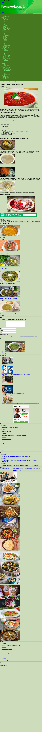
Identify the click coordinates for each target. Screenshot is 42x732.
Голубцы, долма (7, 36)
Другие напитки (7, 74)
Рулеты (5, 40)
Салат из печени (7, 55)
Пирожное (6, 60)
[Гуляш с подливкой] (10, 640)
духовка (8, 468)
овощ (39, 468)
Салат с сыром (7, 57)
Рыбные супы (6, 26)
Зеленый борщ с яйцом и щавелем (8, 298)
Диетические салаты (8, 54)
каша (13, 468)
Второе (3, 30)
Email (1, 330)
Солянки (5, 22)
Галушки (5, 43)
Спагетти (6, 41)
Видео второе (6, 47)
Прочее (3, 75)
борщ (1, 218)
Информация (6, 16)
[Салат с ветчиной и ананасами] (10, 595)
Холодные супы (7, 27)
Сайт (1, 332)
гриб (6, 468)
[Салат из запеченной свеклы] (10, 572)
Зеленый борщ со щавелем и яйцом (9, 313)
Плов (5, 33)
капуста (3, 218)
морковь (31, 468)
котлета (16, 468)
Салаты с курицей (7, 52)
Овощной (6, 50)
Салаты (3, 48)
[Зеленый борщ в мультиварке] (10, 281)
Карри (5, 44)
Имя (1, 328)
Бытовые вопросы (7, 76)
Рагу (5, 38)
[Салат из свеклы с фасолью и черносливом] (10, 606)
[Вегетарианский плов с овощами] (10, 629)
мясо (38, 468)
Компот (5, 72)
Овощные (6, 34)
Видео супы (6, 29)
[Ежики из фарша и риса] (10, 538)
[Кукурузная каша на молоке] (10, 550)
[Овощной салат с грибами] (10, 584)
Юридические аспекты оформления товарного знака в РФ (13, 393)
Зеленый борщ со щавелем (7, 352)
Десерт (3, 63)
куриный (25, 468)
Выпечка (4, 59)
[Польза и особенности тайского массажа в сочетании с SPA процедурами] (7, 383)
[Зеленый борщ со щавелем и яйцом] (10, 311)
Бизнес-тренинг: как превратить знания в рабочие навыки (13, 364)
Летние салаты (7, 53)
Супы (5, 18)
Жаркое (5, 39)
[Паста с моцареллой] (10, 561)
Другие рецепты (7, 28)
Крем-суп (6, 19)
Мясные (5, 31)
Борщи (5, 20)
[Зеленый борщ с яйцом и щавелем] (10, 296)
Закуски (4, 66)
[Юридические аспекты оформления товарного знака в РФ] (7, 392)
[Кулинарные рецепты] (12, 10)
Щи (4, 21)
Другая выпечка (7, 62)
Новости (5, 78)
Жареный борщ (4, 252)
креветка (22, 468)
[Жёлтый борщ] (10, 235)
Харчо (5, 23)
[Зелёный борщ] (10, 266)
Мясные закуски (7, 67)
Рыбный (5, 51)
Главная (1, 81)
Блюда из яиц (6, 35)
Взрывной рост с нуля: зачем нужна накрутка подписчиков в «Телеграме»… (16, 374)
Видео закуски (7, 70)
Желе (5, 64)
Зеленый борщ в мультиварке (7, 283)
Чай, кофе (6, 73)
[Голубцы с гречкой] (10, 493)
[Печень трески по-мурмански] (10, 527)
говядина (3, 468)
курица (28, 468)
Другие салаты (7, 58)
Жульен (5, 42)
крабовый (19, 468)
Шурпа (5, 24)
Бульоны (5, 25)
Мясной (5, 49)
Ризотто (5, 37)
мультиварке (35, 468)
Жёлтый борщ (3, 237)
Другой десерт (7, 65)
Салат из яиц (6, 56)
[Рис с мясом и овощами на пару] (10, 516)
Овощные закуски (7, 69)
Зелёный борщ (3, 268)
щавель (6, 218)
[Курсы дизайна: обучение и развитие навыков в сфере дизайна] (8, 482)
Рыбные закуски (7, 68)
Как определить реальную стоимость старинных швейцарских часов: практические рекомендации (20, 403)
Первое (3, 17)
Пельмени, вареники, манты (9, 32)
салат (14, 470)
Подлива (5, 46)
